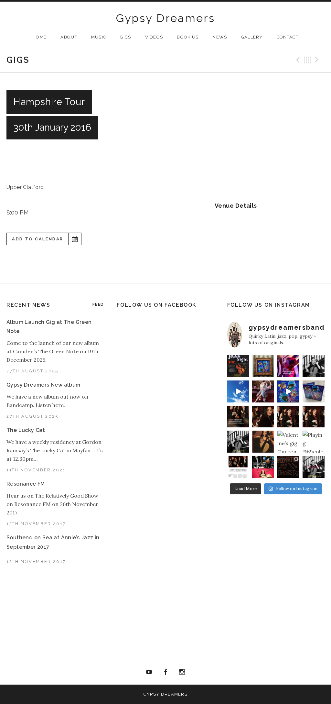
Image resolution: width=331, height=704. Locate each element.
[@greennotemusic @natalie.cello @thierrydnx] (314, 366)
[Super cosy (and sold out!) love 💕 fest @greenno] (288, 467)
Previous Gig (297, 60)
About (68, 37)
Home (40, 37)
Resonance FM (25, 484)
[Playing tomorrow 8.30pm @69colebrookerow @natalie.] (238, 442)
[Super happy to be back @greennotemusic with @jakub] (263, 467)
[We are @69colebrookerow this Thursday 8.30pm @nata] (288, 366)
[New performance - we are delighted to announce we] (238, 417)
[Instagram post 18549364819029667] (238, 366)
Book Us (187, 37)
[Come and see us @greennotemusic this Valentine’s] (314, 467)
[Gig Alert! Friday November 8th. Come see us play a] (314, 417)
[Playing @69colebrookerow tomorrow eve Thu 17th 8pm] (314, 442)
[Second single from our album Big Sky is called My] (263, 391)
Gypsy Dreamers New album (43, 385)
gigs (125, 37)
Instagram (182, 672)
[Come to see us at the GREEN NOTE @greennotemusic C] (263, 417)
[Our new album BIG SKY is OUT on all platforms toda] (263, 366)
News (219, 37)
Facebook (165, 672)
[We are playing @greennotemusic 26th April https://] (263, 442)
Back (307, 60)
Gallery (252, 37)
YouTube (149, 672)
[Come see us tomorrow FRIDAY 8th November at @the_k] (288, 417)
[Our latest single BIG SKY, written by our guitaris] (238, 391)
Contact (287, 37)
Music (98, 37)
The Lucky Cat (25, 430)
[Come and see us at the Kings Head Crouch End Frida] (238, 467)
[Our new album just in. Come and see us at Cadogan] (314, 391)
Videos (154, 37)
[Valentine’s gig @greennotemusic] (288, 442)
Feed (98, 304)
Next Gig (318, 60)
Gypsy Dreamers (165, 18)
